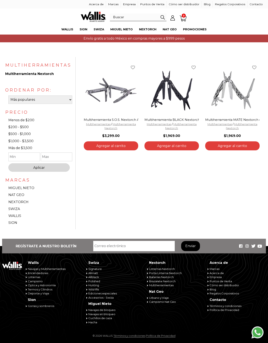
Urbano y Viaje (159, 297)
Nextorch (147, 29)
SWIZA (14, 209)
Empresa (129, 4)
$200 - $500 (18, 127)
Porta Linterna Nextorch (165, 273)
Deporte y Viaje (38, 293)
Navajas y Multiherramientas (47, 269)
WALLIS (14, 216)
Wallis (67, 29)
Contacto (256, 4)
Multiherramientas (98, 124)
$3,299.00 (111, 136)
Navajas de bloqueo (102, 310)
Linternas (34, 277)
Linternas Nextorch (162, 269)
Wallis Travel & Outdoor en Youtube (259, 246)
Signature (95, 269)
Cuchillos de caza (100, 318)
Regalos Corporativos (230, 4)
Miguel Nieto (121, 29)
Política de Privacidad (224, 310)
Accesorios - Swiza (101, 297)
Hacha (92, 322)
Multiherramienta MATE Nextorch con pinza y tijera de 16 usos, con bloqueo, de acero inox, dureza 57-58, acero (232, 120)
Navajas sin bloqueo (101, 314)
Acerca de (96, 4)
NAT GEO (16, 195)
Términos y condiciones (225, 306)
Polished (94, 281)
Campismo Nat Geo (162, 301)
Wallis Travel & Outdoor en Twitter (253, 246)
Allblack (93, 277)
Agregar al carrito (111, 146)
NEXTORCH (18, 202)
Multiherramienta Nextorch (29, 74)
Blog (207, 4)
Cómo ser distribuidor (184, 4)
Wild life (93, 289)
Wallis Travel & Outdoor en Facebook (241, 246)
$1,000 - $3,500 (21, 141)
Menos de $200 (21, 120)
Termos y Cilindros (40, 289)
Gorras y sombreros (41, 306)
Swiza (99, 29)
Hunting (93, 285)
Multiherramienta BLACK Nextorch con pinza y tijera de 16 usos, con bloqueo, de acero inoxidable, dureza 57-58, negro (171, 120)
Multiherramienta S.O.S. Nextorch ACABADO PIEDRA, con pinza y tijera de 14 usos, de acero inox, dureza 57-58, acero (111, 120)
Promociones (195, 29)
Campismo (35, 281)
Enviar (190, 246)
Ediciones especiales (102, 293)
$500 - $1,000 (19, 134)
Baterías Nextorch (161, 277)
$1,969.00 (171, 136)
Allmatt (93, 273)
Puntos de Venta (152, 4)
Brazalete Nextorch (162, 281)
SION (12, 223)
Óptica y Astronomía (42, 285)
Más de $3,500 (20, 148)
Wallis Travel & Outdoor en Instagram (247, 246)
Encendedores (38, 273)
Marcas (113, 4)
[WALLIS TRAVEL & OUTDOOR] (93, 17)
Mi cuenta (173, 18)
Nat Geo (170, 29)
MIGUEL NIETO (21, 188)
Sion (83, 29)
